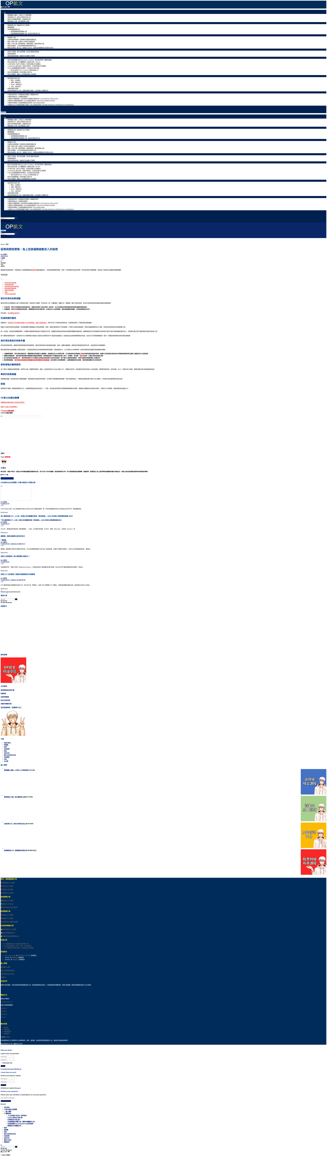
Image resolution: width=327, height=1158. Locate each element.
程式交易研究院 (5, 700)
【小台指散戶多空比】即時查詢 (17, 1115)
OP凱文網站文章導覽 (10, 1109)
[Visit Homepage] (13, 5)
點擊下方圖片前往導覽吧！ (9, 407)
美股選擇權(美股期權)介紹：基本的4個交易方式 (25, 33)
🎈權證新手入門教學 (7, 918)
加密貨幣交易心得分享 (7, 974)
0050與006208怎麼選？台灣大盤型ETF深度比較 (18, 482)
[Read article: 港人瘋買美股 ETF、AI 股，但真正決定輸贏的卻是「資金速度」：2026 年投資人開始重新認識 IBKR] (163, 520)
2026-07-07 (5, 503)
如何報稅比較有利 (14, 313)
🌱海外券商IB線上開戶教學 (9, 907)
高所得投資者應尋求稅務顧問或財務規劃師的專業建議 (32, 360)
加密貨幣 (7, 76)
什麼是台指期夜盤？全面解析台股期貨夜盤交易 (21, 39)
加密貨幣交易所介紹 (13, 78)
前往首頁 (7, 1107)
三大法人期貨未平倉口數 (14, 1117)
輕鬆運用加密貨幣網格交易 (10, 936)
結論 (6, 292)
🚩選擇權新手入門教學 (8, 883)
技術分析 (7, 92)
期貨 (5, 35)
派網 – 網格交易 (16, 82)
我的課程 (3, 112)
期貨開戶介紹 (11, 37)
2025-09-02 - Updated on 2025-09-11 (13, 544)
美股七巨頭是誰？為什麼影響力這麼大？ (15, 556)
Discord (3, 1017)
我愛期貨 (3, 693)
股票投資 (34, 270)
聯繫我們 (7, 1033)
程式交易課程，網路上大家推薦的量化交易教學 (21, 74)
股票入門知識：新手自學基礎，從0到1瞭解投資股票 (23, 52)
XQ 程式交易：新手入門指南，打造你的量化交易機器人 (24, 64)
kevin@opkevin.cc (6, 1002)
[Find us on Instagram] (4, 7)
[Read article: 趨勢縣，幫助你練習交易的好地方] (163, 540)
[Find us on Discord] (9, 7)
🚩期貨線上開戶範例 (7, 889)
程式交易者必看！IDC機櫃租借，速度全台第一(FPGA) (23, 62)
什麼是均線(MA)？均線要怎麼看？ (17, 96)
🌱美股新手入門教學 (7, 900)
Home (3, 244)
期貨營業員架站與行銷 (7, 690)
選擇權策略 (10, 27)
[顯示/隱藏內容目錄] (2, 279)
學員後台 (3, 977)
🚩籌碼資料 (7, 1113)
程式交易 (7, 58)
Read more (4, 512)
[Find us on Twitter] (6, 7)
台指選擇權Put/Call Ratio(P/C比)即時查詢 (20, 1123)
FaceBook (4, 1008)
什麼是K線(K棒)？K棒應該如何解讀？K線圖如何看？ (23, 94)
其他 (5, 759)
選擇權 (6, 23)
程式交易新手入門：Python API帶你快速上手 (24, 70)
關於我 (6, 107)
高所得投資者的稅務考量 (12, 286)
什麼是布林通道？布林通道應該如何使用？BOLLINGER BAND (26, 103)
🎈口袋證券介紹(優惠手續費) (9, 921)
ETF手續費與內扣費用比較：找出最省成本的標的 (19, 948)
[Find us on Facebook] (2, 7)
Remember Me (7, 1063)
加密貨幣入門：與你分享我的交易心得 (19, 17)
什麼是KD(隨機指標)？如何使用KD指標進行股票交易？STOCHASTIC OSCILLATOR (32, 98)
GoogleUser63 (10, 955)
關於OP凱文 (7, 1140)
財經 (8, 457)
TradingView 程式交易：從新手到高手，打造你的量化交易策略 (26, 66)
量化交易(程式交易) (10, 755)
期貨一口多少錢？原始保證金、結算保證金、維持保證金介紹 (25, 43)
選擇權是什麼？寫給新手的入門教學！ (19, 25)
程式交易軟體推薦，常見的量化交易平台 (19, 72)
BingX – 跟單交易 (16, 84)
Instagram (4, 1014)
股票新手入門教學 (7, 915)
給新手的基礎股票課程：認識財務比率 (19, 19)
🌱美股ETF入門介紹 (7, 904)
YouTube (3, 1011)
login (7, 592)
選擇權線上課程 (5, 967)
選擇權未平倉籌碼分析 (14, 1125)
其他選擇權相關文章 (13, 29)
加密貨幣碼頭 (5, 697)
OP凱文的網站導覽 (10, 294)
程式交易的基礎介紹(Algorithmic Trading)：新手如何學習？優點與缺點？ (30, 60)
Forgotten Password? (8, 1069)
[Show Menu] (1, 223)
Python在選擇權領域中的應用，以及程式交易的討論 (23, 68)
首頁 (5, 11)
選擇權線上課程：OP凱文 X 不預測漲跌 (19, 15)
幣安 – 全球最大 (16, 80)
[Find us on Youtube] (1, 7)
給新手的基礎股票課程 (7, 970)
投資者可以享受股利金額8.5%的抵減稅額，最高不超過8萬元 (27, 323)
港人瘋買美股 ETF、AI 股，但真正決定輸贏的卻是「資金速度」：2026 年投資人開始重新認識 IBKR (37, 516)
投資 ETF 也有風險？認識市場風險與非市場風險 (18, 574)
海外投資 (82, 356)
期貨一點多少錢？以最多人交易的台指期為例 (21, 41)
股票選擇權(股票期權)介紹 (19, 31)
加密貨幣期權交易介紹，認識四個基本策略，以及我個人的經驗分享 (27, 90)
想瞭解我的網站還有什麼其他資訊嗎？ (13, 402)
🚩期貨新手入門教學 (7, 886)
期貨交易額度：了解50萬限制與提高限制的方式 (21, 45)
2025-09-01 (5, 562)
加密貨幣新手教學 (12, 88)
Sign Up (18, 1069)
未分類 (6, 761)
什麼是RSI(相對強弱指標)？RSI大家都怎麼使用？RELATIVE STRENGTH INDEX (31, 100)
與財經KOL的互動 (24, 955)
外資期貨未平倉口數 (13, 1119)
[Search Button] (1, 216)
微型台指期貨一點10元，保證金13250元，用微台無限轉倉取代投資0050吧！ (30, 47)
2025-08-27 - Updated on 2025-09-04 (13, 580)
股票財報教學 (11, 54)
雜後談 (15, 957)
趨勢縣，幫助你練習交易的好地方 (13, 536)
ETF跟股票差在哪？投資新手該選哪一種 (16, 944)
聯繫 (5, 109)
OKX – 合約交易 (16, 86)
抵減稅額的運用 (9, 284)
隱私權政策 (7, 1031)
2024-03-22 (4, 256)
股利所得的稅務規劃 (10, 282)
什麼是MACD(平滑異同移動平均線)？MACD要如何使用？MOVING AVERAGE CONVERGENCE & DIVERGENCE (40, 105)
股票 (5, 50)
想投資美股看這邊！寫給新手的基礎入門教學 (21, 56)
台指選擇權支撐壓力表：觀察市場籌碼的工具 (21, 1121)
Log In (18, 1088)
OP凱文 (4, 254)
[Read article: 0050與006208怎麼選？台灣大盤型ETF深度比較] (163, 493)
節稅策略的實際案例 (10, 288)
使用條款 (7, 1029)
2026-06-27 (5, 524)
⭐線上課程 (7, 13)
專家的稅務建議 (9, 290)
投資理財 (7, 757)
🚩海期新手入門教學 (7, 893)
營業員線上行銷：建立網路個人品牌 (18, 21)
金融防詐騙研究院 (6, 703)
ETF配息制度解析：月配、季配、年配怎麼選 (17, 946)
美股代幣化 (7, 743)
